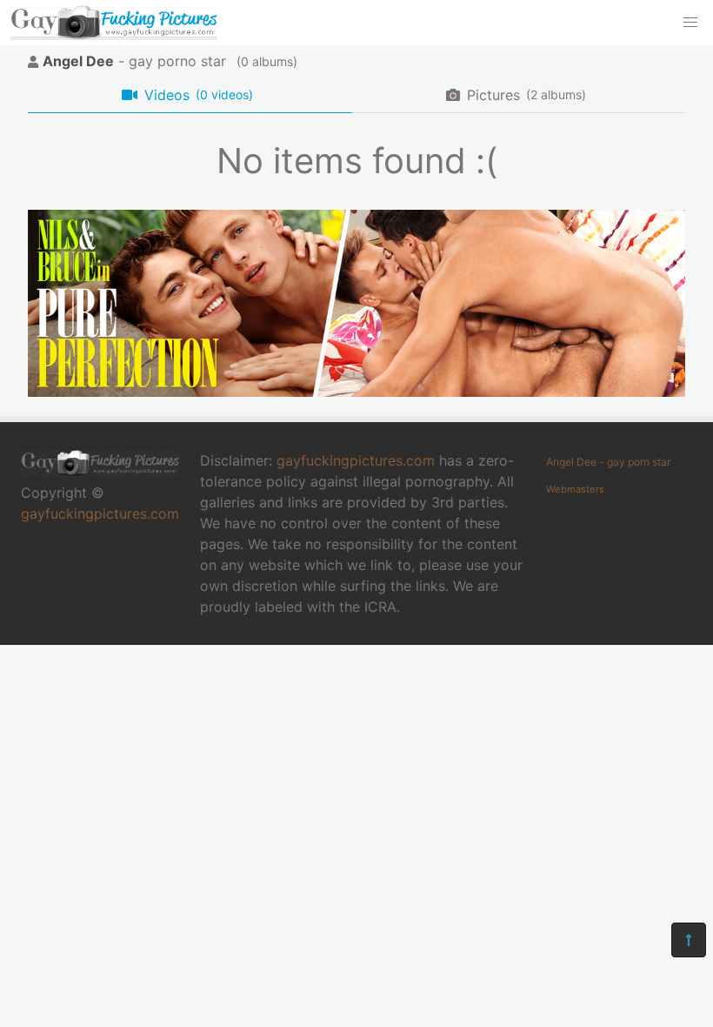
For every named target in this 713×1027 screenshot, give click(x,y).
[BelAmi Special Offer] (356, 391)
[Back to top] (688, 940)
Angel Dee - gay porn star (608, 461)
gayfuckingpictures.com (100, 513)
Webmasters (575, 489)
